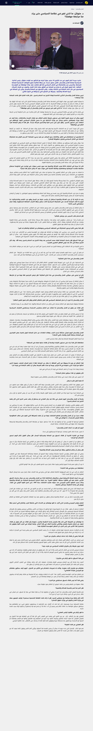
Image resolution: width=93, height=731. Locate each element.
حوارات (72, 9)
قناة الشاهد (39, 3)
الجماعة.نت (76, 23)
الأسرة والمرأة (56, 3)
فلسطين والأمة (48, 3)
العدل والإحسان (79, 3)
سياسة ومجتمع (64, 3)
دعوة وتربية (72, 3)
